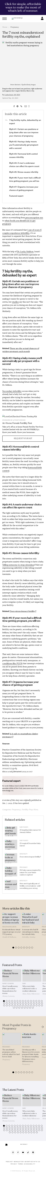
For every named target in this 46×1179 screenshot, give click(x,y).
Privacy (14, 1164)
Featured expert (16, 195)
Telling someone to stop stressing (18, 564)
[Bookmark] (28, 106)
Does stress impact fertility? (23, 611)
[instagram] (13, 1152)
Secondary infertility (12, 391)
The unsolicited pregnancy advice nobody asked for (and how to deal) (11, 1053)
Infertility (23, 854)
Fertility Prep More (30, 809)
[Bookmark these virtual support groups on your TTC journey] (11, 919)
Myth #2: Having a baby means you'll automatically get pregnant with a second (23, 144)
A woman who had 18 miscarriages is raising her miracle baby (30, 931)
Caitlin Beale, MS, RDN (12, 95)
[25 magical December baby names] (11, 845)
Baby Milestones (33, 994)
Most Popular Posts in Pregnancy (16, 1027)
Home (4, 27)
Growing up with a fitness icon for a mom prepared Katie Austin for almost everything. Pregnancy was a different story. (31, 1056)
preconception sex (34, 217)
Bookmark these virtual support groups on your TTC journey (11, 931)
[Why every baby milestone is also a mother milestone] (31, 975)
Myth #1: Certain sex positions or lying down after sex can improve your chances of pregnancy (23, 132)
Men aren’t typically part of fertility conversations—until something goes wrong (30, 885)
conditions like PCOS (12, 663)
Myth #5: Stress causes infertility (23, 171)
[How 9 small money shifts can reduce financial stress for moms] (11, 975)
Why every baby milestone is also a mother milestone (29, 988)
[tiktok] (28, 1152)
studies (15, 301)
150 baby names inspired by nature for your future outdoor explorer (30, 872)
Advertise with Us (32, 1161)
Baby (24, 983)
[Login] (42, 19)
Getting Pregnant (28, 938)
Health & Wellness (9, 927)
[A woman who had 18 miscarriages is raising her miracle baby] (31, 919)
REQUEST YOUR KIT (23, 438)
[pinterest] (33, 1152)
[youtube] (23, 1152)
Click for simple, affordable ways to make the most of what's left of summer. (23, 7)
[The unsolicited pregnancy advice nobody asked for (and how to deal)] (11, 1039)
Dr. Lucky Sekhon (25, 251)
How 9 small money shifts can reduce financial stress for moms (10, 989)
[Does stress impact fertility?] (11, 858)
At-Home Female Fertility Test (17, 423)
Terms (20, 1164)
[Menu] (4, 19)
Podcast (9, 1161)
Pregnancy (14, 27)
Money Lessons (8, 983)
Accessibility (29, 1164)
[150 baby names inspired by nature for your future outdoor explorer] (11, 872)
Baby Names (24, 827)
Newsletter (19, 1161)
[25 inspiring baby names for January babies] (11, 831)
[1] (23, 416)
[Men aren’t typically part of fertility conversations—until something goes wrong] (11, 885)
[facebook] (18, 1152)
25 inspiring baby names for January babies (30, 831)
